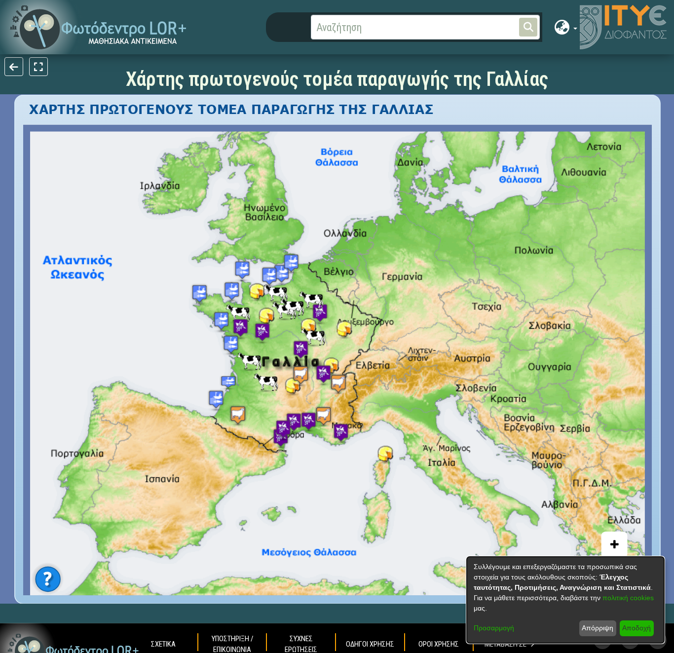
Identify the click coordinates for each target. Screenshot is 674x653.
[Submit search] (528, 27)
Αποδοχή (636, 628)
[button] (98, 27)
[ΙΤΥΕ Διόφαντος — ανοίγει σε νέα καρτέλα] (623, 27)
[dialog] (565, 600)
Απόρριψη (597, 628)
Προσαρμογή (494, 628)
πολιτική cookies (628, 598)
